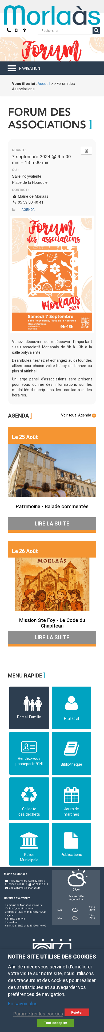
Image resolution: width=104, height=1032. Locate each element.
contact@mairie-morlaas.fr (24, 888)
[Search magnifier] (96, 30)
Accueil (44, 83)
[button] (29, 68)
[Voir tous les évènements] (86, 151)
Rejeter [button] (77, 1012)
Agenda (28, 209)
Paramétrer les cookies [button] (38, 1014)
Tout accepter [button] (55, 1023)
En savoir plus (23, 1003)
